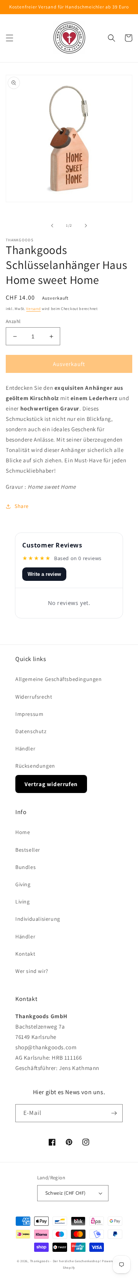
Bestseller (27, 849)
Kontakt (25, 953)
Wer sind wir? (31, 971)
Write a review (44, 574)
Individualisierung (37, 918)
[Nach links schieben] (52, 225)
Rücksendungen (35, 765)
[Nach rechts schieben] (85, 225)
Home (22, 832)
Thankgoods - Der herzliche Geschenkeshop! (65, 1261)
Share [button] (22, 506)
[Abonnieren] (113, 1113)
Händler (25, 748)
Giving (23, 884)
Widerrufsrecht (33, 696)
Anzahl (13, 321)
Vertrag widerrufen (51, 784)
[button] (9, 38)
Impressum (29, 714)
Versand (33, 308)
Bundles (25, 867)
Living (22, 901)
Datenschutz (31, 731)
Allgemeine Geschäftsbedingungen (58, 679)
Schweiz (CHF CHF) (65, 1193)
